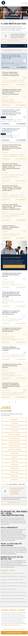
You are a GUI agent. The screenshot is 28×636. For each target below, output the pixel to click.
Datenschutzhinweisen (14, 625)
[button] (22, 3)
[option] (14, 573)
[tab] (4, 484)
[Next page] (19, 402)
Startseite (3, 21)
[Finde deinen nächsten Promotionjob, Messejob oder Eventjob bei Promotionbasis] (3, 3)
